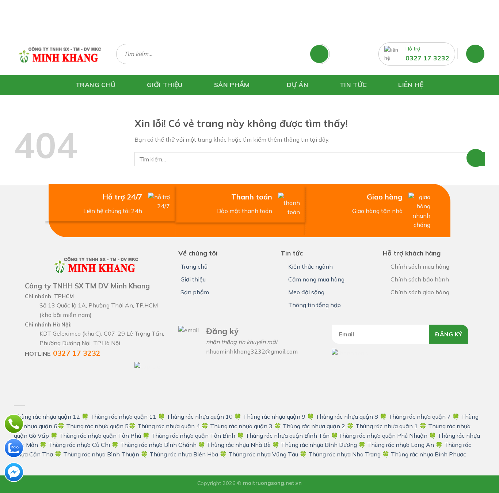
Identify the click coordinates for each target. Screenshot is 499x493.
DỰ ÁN (297, 84)
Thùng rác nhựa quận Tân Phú (100, 435)
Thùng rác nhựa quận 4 (168, 426)
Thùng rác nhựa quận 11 (123, 416)
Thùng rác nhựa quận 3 (241, 426)
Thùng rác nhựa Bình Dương (319, 444)
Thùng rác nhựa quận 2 (314, 426)
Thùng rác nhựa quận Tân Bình (193, 435)
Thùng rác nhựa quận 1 (386, 426)
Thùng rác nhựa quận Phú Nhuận (382, 435)
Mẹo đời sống (306, 292)
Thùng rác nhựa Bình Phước (428, 454)
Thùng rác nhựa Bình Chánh (158, 444)
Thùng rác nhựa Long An (400, 444)
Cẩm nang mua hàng (316, 279)
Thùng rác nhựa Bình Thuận (101, 454)
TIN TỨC (353, 84)
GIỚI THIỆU (165, 84)
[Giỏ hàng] (475, 54)
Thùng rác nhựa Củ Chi (79, 444)
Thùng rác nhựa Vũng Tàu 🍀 (268, 454)
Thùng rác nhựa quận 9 (274, 416)
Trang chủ (193, 266)
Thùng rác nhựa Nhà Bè (239, 444)
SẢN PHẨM (232, 84)
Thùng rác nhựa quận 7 (419, 416)
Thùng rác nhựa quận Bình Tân (287, 435)
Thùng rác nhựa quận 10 (200, 416)
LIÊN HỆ (410, 84)
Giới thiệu (193, 279)
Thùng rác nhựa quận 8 (348, 416)
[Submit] (478, 159)
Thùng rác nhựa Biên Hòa (183, 454)
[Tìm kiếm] (323, 54)
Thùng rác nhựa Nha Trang (344, 454)
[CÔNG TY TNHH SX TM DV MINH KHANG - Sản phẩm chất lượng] (59, 54)
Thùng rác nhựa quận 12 (47, 416)
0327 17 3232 (427, 58)
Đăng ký (448, 334)
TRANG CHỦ (95, 84)
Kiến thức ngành (310, 266)
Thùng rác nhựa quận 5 (97, 426)
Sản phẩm (194, 292)
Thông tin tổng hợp (314, 305)
